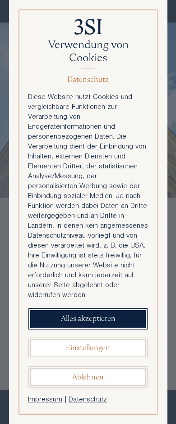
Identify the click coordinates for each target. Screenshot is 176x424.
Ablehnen (88, 377)
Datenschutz (88, 400)
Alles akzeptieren (88, 318)
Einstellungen (88, 347)
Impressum (45, 400)
